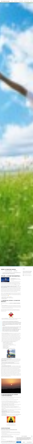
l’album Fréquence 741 (18, 414)
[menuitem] (12, 1)
